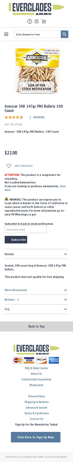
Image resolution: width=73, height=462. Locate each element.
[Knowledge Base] (29, 21)
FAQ (7, 309)
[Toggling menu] (6, 34)
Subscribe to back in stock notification (29, 224)
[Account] (36, 21)
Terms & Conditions (36, 413)
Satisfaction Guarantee (36, 379)
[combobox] (41, 34)
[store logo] (36, 9)
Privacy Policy (36, 396)
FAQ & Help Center (36, 368)
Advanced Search (36, 407)
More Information (16, 290)
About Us (36, 373)
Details (9, 254)
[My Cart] (43, 21)
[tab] (36, 254)
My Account (36, 385)
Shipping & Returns (37, 402)
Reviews (12, 299)
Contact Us (36, 419)
